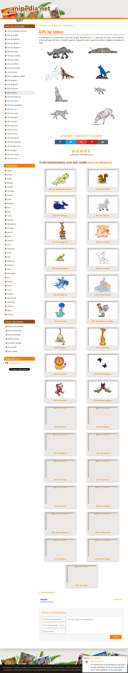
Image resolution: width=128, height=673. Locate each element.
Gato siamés (13, 351)
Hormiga (10, 228)
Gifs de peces (12, 125)
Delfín (9, 199)
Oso (8, 277)
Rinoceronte (11, 298)
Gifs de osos (12, 109)
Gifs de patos (12, 121)
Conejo (9, 195)
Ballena (10, 183)
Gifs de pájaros (13, 117)
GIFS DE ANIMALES (100, 162)
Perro (9, 290)
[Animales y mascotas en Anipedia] (30, 9)
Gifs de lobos (12, 93)
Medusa (10, 265)
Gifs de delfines (13, 64)
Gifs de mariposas (14, 97)
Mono (9, 269)
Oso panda (12, 347)
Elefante (10, 203)
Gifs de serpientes (14, 142)
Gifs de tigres (12, 150)
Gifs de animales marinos (17, 31)
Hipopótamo (11, 224)
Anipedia (42, 25)
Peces (9, 285)
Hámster (10, 220)
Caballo (10, 187)
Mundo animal (13, 339)
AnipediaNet (15, 363)
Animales (11, 165)
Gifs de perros (12, 130)
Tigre (9, 310)
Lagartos (10, 240)
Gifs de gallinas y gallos (16, 76)
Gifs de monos (12, 101)
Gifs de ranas (12, 134)
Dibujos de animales (15, 326)
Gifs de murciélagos (14, 105)
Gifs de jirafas (12, 84)
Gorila (9, 216)
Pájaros (10, 281)
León (9, 244)
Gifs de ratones (13, 138)
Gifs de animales (14, 26)
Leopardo (10, 249)
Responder (118, 599)
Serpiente (11, 302)
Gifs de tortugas (13, 154)
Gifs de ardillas (13, 35)
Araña (9, 175)
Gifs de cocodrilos (14, 56)
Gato (9, 212)
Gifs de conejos (13, 60)
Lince (9, 253)
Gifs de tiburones (13, 146)
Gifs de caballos (13, 43)
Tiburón (10, 306)
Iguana (9, 232)
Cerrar (126, 657)
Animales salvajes (15, 343)
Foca (9, 207)
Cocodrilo (10, 191)
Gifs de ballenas (13, 39)
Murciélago (11, 273)
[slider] (81, 151)
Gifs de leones (12, 88)
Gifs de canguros (13, 47)
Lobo (9, 257)
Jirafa (9, 236)
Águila (9, 170)
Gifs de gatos (12, 80)
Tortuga (10, 314)
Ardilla (9, 179)
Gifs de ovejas (12, 113)
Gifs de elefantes (13, 68)
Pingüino (10, 294)
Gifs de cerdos (12, 51)
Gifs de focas (12, 72)
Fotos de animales (15, 330)
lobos (93, 37)
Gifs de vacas (12, 158)
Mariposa (10, 261)
